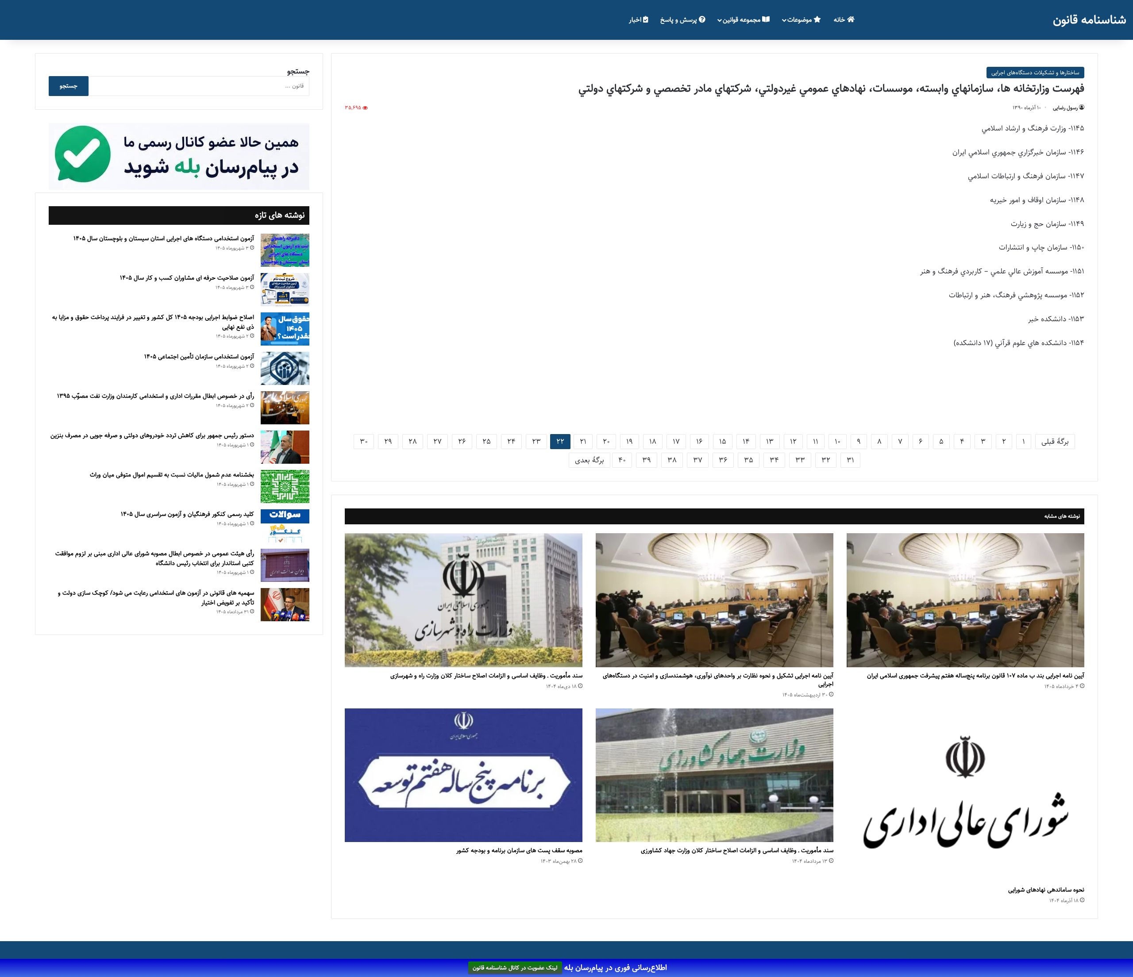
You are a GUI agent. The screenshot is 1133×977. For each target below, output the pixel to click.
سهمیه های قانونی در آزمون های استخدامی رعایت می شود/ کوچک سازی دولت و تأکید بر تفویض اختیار (156, 598)
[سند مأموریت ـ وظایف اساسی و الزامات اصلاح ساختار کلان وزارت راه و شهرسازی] (463, 600)
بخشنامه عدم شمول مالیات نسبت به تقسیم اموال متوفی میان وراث (172, 475)
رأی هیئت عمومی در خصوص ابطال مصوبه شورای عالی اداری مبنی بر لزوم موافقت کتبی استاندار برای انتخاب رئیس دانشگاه (154, 558)
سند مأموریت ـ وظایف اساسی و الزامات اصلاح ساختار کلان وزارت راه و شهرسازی (486, 676)
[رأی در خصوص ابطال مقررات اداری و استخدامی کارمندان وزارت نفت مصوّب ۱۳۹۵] (285, 407)
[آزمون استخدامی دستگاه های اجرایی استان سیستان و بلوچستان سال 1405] (285, 250)
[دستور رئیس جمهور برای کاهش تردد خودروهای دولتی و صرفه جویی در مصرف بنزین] (285, 447)
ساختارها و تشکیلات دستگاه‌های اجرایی (1035, 72)
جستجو (298, 71)
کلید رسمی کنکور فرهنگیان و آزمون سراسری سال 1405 (187, 514)
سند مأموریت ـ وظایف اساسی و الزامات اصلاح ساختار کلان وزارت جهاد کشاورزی (737, 850)
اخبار (636, 20)
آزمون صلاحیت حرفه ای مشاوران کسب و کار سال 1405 (187, 278)
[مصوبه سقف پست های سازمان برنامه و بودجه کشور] (463, 775)
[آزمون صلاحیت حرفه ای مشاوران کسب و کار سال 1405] (285, 289)
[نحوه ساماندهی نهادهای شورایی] (965, 794)
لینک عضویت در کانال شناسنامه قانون (515, 968)
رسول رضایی (1065, 108)
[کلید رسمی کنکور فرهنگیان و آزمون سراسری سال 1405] (285, 525)
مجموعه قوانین (742, 20)
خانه (840, 20)
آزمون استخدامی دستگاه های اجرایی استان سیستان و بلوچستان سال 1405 (163, 238)
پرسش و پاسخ (679, 20)
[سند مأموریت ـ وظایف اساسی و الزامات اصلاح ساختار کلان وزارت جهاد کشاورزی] (714, 775)
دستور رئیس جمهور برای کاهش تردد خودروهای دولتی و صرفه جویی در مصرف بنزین (152, 435)
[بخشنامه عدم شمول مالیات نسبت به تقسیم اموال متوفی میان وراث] (285, 486)
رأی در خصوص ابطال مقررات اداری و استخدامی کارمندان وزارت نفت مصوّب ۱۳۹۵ (155, 396)
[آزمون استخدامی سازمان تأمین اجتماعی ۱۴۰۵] (285, 368)
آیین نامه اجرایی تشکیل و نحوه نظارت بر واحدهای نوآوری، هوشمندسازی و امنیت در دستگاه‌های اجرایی (718, 680)
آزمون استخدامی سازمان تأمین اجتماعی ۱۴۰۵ (199, 357)
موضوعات (800, 20)
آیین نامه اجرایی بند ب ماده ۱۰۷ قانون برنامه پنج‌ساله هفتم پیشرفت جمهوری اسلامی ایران (975, 676)
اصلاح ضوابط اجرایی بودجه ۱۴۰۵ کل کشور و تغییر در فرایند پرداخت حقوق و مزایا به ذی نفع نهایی (153, 322)
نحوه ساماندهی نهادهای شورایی (1046, 890)
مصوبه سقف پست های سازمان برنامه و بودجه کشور (519, 850)
